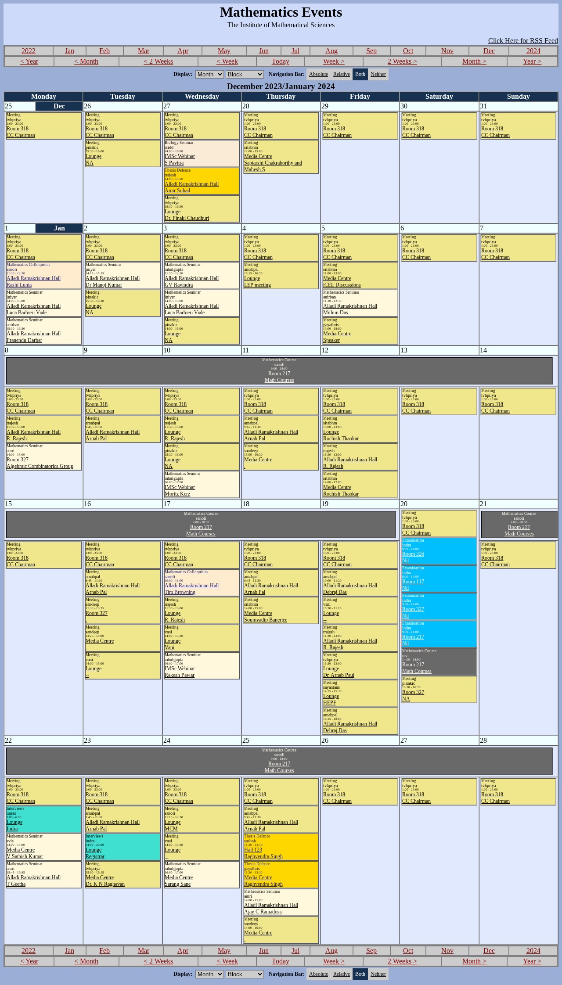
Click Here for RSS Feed (523, 40)
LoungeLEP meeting (257, 281)
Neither (378, 74)
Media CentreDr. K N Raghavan (105, 880)
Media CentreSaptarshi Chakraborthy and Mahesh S (273, 163)
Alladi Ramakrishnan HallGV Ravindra (192, 281)
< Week (227, 61)
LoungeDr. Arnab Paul (338, 671)
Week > (334, 61)
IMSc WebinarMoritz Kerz (180, 490)
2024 (533, 50)
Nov (447, 50)
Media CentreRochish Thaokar (341, 490)
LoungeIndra (14, 825)
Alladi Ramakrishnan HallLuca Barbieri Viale (34, 309)
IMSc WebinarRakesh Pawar (180, 671)
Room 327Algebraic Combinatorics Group (40, 463)
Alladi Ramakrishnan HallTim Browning (192, 588)
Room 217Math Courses (279, 376)
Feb (104, 50)
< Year (29, 61)
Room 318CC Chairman (21, 132)
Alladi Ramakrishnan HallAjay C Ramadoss (271, 908)
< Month (86, 61)
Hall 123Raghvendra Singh (263, 853)
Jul (295, 50)
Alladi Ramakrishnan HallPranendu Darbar (34, 337)
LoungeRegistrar (95, 853)
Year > (532, 61)
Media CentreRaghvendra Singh (263, 880)
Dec (489, 50)
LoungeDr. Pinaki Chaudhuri (187, 215)
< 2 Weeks (158, 61)
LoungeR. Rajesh (175, 435)
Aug (331, 50)
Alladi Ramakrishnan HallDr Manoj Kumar (113, 281)
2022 (29, 50)
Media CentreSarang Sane (179, 880)
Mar (143, 50)
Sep (371, 50)
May (224, 50)
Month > (474, 61)
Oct (408, 50)
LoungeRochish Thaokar (341, 435)
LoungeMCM (172, 825)
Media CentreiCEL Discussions (342, 281)
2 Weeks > (402, 61)
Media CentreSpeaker (337, 337)
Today (280, 61)
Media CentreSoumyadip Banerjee (265, 616)
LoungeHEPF (331, 699)
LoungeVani (172, 644)
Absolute (318, 74)
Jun (264, 50)
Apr (182, 50)
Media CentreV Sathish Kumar (25, 853)
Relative (341, 74)
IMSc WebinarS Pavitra (180, 159)
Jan (69, 50)
